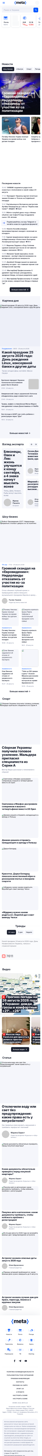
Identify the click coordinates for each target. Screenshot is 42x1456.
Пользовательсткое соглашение (20, 1375)
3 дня (20, 932)
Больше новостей (19, 433)
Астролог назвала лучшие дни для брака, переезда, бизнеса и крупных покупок (20, 1300)
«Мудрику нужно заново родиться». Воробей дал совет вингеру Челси (18, 915)
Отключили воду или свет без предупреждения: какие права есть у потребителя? (19, 1114)
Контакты (20, 1382)
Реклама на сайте (20, 1385)
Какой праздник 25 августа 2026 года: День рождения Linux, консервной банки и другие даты (19, 359)
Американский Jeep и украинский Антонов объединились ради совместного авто (19, 395)
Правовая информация (20, 1378)
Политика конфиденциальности (20, 1372)
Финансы (20, 1344)
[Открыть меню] (4, 3)
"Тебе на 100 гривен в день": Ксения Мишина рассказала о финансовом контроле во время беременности (30, 677)
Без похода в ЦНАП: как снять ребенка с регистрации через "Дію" (17, 415)
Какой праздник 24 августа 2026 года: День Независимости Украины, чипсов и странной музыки (20, 943)
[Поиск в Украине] (35, 10)
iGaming (31, 1354)
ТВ (20, 1354)
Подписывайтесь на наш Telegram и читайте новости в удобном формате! (22, 223)
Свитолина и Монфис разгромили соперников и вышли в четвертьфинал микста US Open (19, 806)
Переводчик (9, 1354)
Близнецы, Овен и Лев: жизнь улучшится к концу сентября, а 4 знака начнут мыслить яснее (13, 469)
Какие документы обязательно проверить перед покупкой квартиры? (18, 1171)
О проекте (20, 1392)
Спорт (29, 69)
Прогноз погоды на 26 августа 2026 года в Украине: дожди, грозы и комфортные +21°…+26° (20, 994)
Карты (31, 1344)
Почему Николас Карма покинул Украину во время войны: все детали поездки (15, 139)
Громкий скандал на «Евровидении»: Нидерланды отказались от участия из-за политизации (18, 577)
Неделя (29, 932)
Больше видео (19, 1049)
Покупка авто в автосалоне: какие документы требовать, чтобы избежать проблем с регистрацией (20, 1216)
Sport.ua (20, 1388)
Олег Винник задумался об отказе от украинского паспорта (7, 676)
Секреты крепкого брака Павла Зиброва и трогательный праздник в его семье (29, 636)
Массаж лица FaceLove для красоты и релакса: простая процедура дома (16, 1031)
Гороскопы (9, 1344)
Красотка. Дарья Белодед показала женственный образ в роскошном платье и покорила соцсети (18, 877)
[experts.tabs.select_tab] (32, 444)
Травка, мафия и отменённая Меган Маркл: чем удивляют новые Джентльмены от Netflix (19, 405)
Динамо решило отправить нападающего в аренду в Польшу (19, 841)
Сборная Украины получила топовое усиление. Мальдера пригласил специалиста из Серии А (19, 756)
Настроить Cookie (20, 1395)
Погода (38, 69)
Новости (9, 1334)
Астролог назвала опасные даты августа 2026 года (19, 1259)
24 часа (11, 932)
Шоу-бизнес (8, 69)
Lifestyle (19, 69)
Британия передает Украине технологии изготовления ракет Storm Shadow (12, 382)
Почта (20, 1334)
